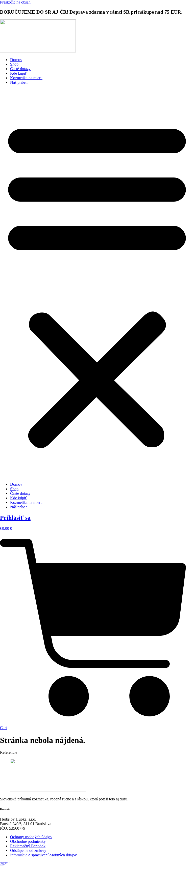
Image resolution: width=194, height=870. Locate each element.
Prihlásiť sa (15, 517)
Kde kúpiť (18, 73)
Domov (16, 59)
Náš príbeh (19, 82)
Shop (14, 64)
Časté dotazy (20, 69)
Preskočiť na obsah (15, 2)
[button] (97, 283)
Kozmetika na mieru (26, 78)
